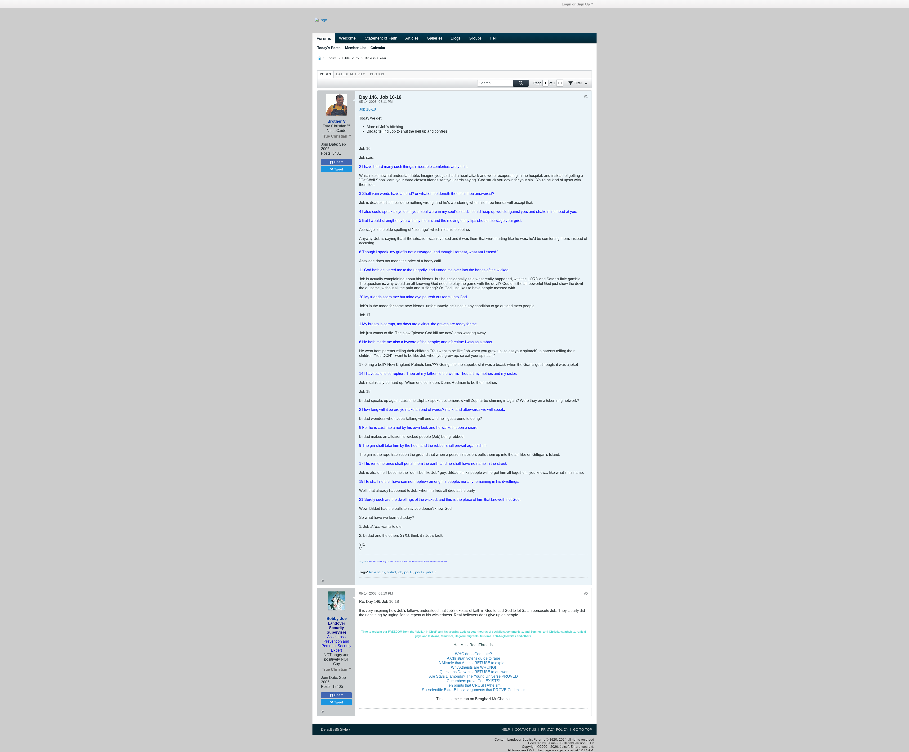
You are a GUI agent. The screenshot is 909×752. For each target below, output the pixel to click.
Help (505, 729)
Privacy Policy (554, 729)
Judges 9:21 (364, 561)
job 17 (419, 572)
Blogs (456, 38)
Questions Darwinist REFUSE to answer (474, 672)
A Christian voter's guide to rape (473, 658)
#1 (586, 96)
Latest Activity (350, 74)
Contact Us (525, 729)
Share (338, 162)
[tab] (325, 74)
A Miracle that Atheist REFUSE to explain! (473, 663)
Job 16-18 (367, 109)
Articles (412, 38)
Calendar (377, 48)
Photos (377, 74)
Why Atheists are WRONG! (473, 667)
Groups (475, 38)
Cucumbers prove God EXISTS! (473, 681)
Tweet (338, 169)
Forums (323, 38)
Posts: (326, 153)
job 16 (408, 572)
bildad (391, 572)
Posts (325, 74)
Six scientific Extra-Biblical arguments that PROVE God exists (473, 690)
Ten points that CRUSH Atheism (473, 685)
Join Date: (329, 144)
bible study (377, 572)
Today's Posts (328, 48)
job (400, 572)
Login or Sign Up (576, 4)
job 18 (431, 572)
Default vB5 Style (335, 729)
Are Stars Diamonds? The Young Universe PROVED (473, 676)
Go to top (582, 729)
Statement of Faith (381, 38)
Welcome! (348, 38)
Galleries (435, 38)
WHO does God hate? (473, 654)
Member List (355, 48)
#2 (586, 594)
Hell (493, 38)
